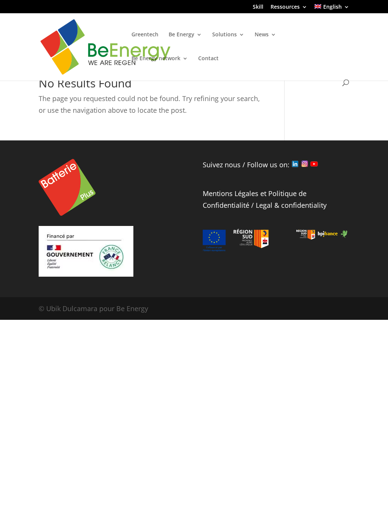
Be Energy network (155, 59)
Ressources (285, 7)
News (262, 35)
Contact (208, 59)
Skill (258, 7)
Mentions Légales (230, 193)
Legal (264, 205)
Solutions (224, 35)
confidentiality (304, 205)
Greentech (144, 35)
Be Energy (181, 35)
